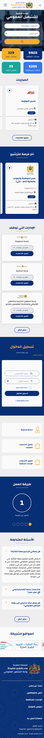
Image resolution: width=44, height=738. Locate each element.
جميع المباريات (22, 138)
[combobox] (22, 33)
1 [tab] (30, 524)
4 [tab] (17, 524)
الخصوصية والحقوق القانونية (30, 729)
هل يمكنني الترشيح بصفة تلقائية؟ (25, 551)
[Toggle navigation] (5, 5)
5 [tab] (13, 524)
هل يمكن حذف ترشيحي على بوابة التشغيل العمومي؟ (25, 604)
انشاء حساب (37, 355)
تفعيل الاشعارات (22, 253)
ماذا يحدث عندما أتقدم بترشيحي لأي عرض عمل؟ (26, 591)
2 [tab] (26, 524)
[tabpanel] (22, 502)
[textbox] (22, 33)
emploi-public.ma (35, 733)
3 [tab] (22, 524)
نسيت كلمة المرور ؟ (22, 400)
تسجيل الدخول (22, 393)
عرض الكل (22, 330)
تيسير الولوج (37, 726)
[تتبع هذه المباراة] (9, 90)
